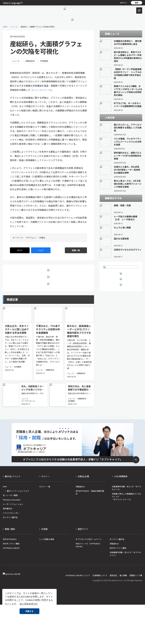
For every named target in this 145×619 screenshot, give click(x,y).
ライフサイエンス (28, 401)
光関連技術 (30, 61)
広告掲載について (100, 575)
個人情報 (123, 575)
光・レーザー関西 (10, 495)
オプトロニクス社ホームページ (88, 539)
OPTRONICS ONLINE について (78, 575)
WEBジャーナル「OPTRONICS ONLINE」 (88, 545)
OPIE (5, 486)
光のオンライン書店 (11, 543)
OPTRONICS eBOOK (11, 548)
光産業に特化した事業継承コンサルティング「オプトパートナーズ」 (126, 496)
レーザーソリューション (13, 504)
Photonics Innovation (12, 499)
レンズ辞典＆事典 (46, 539)
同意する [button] (29, 611)
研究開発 (44, 61)
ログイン (123, 2)
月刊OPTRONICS (10, 539)
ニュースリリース (41, 90)
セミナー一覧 (44, 486)
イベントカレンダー (11, 513)
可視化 (42, 237)
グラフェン (31, 237)
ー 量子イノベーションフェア (16, 491)
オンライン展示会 (10, 517)
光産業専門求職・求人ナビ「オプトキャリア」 (126, 488)
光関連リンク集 (135, 575)
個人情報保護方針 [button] (29, 604)
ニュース (16, 61)
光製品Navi (80, 486)
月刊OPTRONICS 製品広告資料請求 (90, 492)
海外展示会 (7, 508)
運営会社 (113, 575)
